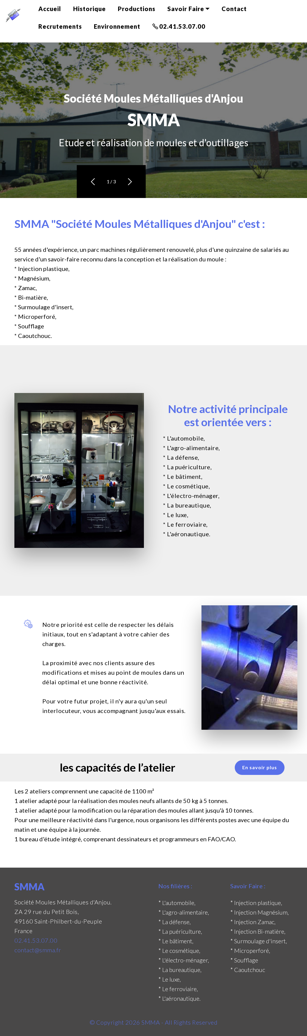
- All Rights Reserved (188, 1022)
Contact (234, 8)
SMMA (151, 1022)
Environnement (117, 26)
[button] (92, 181)
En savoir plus (259, 767)
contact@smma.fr (37, 949)
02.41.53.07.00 (182, 26)
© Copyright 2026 (116, 1022)
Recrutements (60, 26)
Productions (136, 8)
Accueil (49, 8)
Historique (89, 8)
